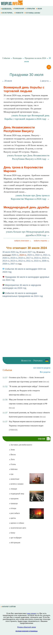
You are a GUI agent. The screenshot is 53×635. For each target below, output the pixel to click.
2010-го (37, 261)
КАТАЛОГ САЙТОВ (9, 606)
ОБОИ (39, 9)
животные (14, 479)
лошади (13, 489)
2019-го (13, 258)
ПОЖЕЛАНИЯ (19, 9)
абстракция (15, 542)
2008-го (5, 264)
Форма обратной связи (26, 627)
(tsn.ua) (46, 382)
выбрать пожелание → (22, 241)
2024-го (22, 255)
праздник (14, 498)
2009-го (45, 261)
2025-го (14, 255)
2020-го (5, 258)
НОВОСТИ (19, 13)
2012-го (21, 261)
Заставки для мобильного (21, 445)
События (6, 58)
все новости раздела (41, 368)
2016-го (37, 258)
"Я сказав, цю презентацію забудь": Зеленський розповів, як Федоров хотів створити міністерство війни (29, 390)
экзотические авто (18, 528)
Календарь (17, 58)
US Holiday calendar (33, 13)
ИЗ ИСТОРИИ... (8, 13)
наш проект (31, 613)
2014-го (5, 261)
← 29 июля (7, 81)
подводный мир (17, 494)
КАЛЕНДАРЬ (7, 9)
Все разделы (45, 372)
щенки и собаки (17, 523)
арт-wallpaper (16, 538)
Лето (12, 459)
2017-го (29, 258)
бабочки (14, 469)
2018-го (21, 258)
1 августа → (45, 81)
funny (12, 533)
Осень (13, 464)
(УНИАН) (13, 430)
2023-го (30, 255)
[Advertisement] (26, 36)
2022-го (38, 255)
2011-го (29, 261)
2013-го (13, 261)
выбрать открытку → (41, 241)
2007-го (13, 264)
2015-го (45, 258)
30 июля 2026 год (10, 252)
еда (11, 474)
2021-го (46, 255)
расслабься (15, 513)
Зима (12, 450)
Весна (13, 454)
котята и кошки (16, 484)
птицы (13, 508)
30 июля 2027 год (27, 252)
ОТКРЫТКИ (30, 9)
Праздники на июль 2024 (35, 58)
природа (14, 503)
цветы (13, 518)
